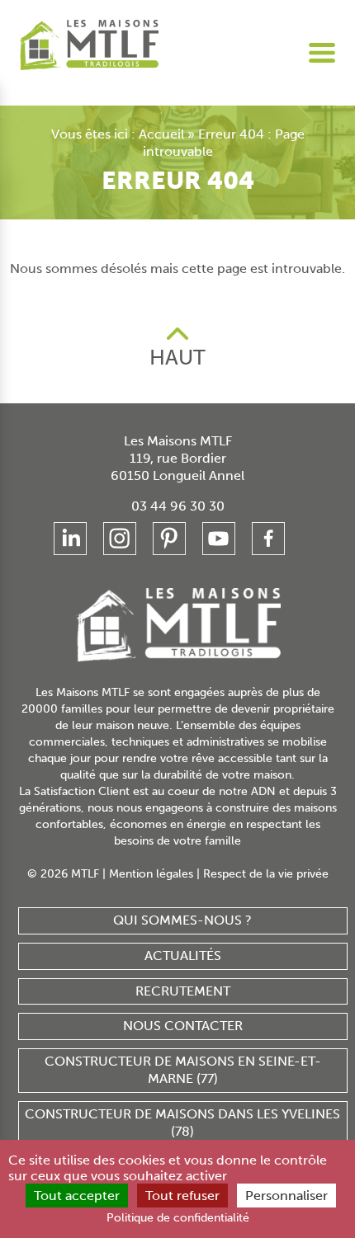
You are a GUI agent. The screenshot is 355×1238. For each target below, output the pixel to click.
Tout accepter (77, 1195)
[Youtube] (218, 538)
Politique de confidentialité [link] (177, 1218)
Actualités (182, 955)
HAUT (177, 357)
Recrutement (182, 991)
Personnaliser (286, 1195)
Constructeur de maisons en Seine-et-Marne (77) (183, 1069)
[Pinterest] (169, 538)
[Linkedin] (70, 538)
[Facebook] (268, 538)
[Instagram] (119, 538)
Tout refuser (182, 1195)
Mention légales (151, 874)
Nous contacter (183, 1025)
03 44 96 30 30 (178, 506)
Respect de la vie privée (266, 874)
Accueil (161, 134)
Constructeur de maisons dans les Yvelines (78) (182, 1122)
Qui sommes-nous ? (182, 920)
